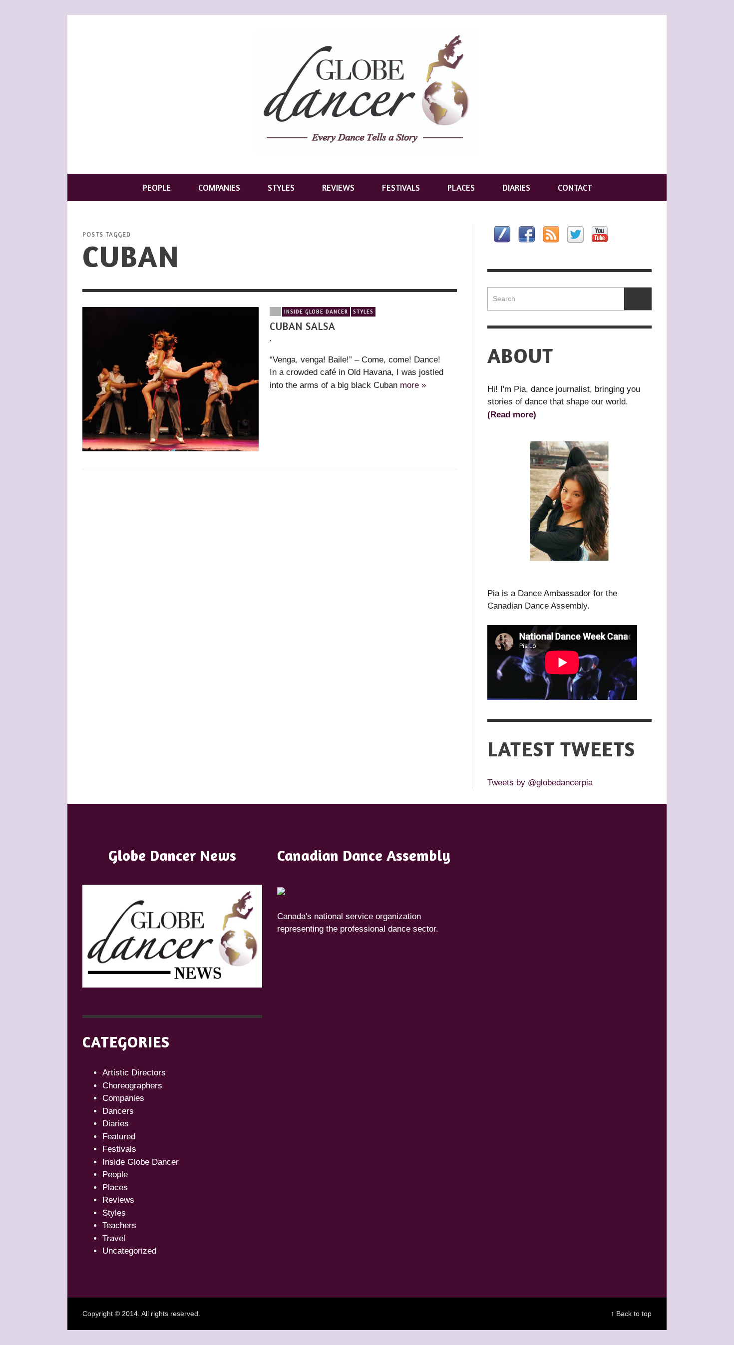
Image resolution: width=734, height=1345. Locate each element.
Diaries (115, 1123)
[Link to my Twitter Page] (575, 234)
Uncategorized (129, 1251)
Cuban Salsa (303, 326)
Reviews (118, 1200)
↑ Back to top (631, 1314)
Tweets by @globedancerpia (540, 782)
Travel (113, 1238)
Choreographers (132, 1085)
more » (413, 385)
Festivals (119, 1149)
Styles (363, 311)
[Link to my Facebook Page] (526, 234)
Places (115, 1187)
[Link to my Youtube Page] (600, 234)
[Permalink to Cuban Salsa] (170, 378)
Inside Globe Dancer (316, 311)
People (115, 1174)
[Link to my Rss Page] (551, 234)
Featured (118, 1136)
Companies (123, 1098)
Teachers (119, 1225)
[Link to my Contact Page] (502, 234)
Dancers (118, 1111)
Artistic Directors (134, 1072)
